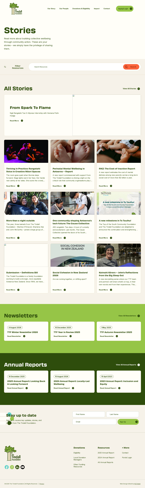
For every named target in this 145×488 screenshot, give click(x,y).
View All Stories (129, 89)
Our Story (51, 9)
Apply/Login (123, 9)
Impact (96, 9)
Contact (106, 9)
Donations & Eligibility (81, 9)
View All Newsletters (127, 316)
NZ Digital (137, 484)
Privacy (42, 484)
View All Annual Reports (126, 365)
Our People (63, 9)
